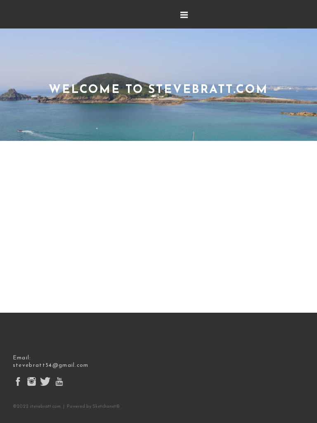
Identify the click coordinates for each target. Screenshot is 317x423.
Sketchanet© (106, 406)
